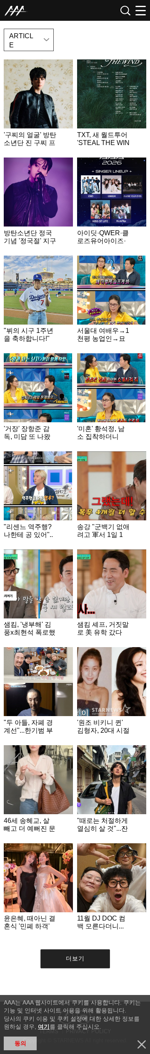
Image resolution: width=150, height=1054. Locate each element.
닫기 (142, 1044)
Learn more (38, 106)
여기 (44, 1026)
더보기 (75, 958)
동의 (20, 1043)
